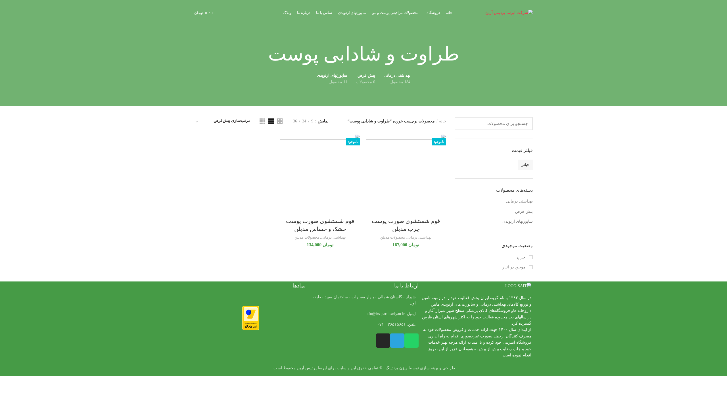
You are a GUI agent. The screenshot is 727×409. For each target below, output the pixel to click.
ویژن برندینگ (397, 368)
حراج (522, 257)
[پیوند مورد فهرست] (363, 314)
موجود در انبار (514, 267)
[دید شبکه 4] (262, 121)
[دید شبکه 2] (280, 121)
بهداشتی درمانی (519, 201)
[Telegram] (397, 340)
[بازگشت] (466, 54)
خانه (442, 121)
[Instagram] (383, 340)
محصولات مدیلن (392, 237)
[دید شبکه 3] (271, 121)
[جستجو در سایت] (462, 123)
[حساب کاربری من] (238, 12)
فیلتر (525, 165)
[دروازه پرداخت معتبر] (250, 318)
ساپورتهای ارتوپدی (517, 221)
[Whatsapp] (411, 340)
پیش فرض (524, 211)
